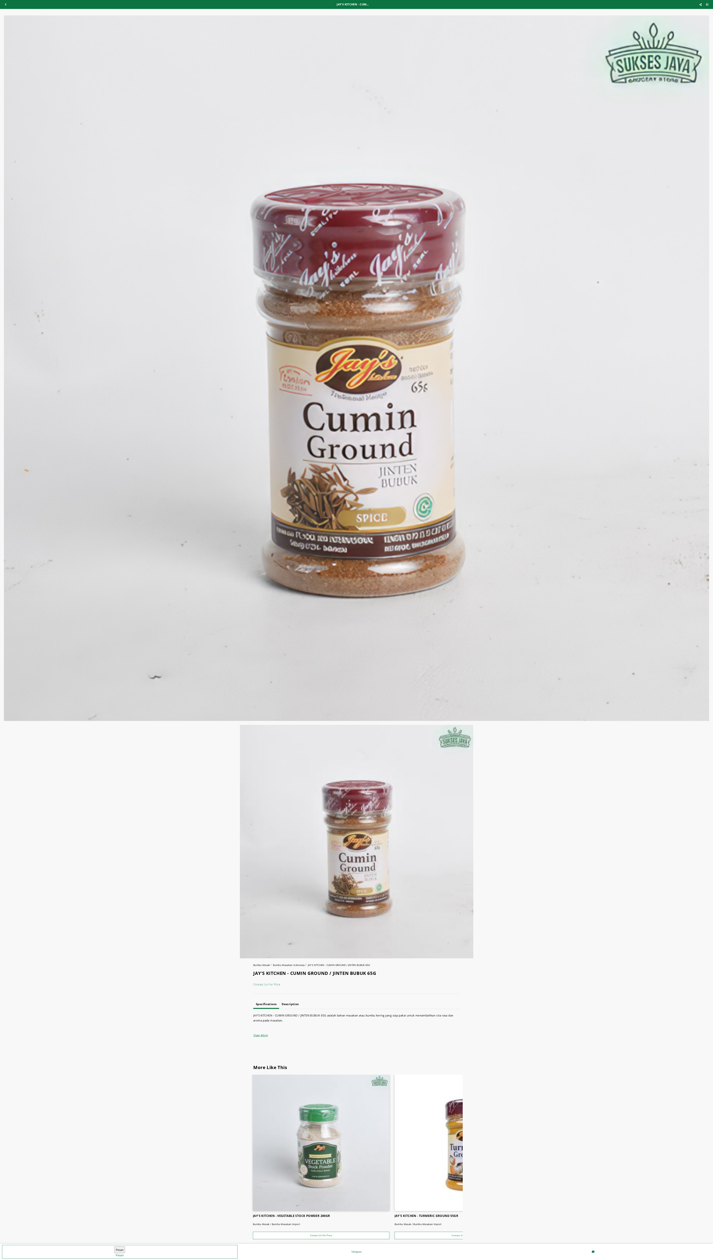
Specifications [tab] (266, 1004)
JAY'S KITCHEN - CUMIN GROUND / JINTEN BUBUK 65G (339, 965)
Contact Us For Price (266, 984)
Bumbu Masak (261, 965)
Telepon (356, 1251)
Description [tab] (290, 1004)
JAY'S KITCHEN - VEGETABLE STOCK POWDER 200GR (291, 1216)
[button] (260, 1035)
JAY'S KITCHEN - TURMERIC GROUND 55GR (426, 1216)
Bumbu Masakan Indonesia (289, 965)
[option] (356, 368)
